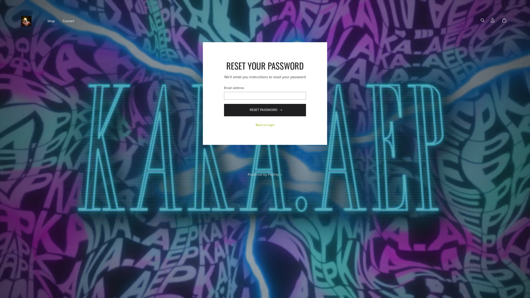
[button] (281, 175)
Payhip (273, 174)
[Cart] (506, 20)
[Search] (482, 20)
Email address (234, 88)
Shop (51, 21)
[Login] (492, 20)
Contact (68, 21)
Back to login (265, 125)
